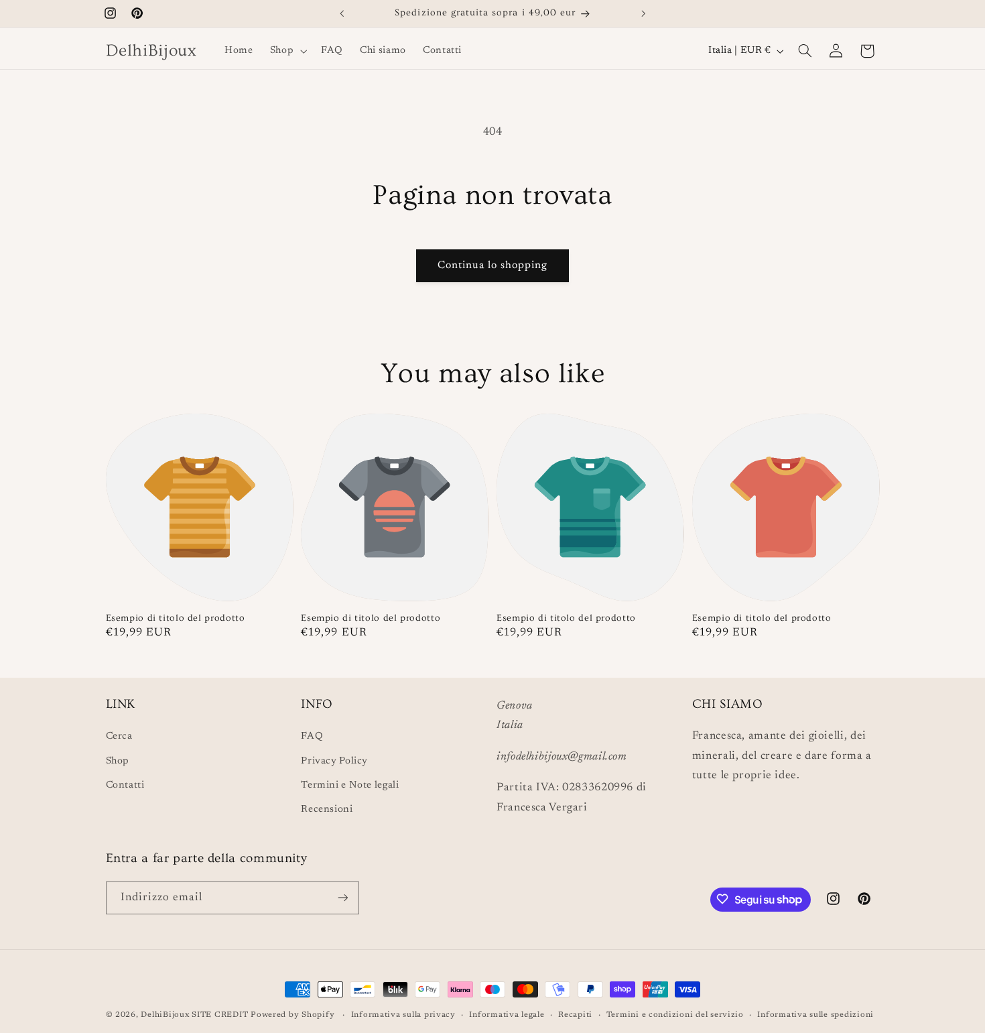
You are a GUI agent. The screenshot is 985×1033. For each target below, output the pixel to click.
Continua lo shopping (493, 265)
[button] (286, 51)
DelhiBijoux (165, 1015)
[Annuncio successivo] (643, 13)
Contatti (125, 785)
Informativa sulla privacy (403, 1015)
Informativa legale (506, 1015)
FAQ (312, 736)
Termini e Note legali (350, 785)
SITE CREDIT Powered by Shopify (264, 1015)
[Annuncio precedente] (341, 13)
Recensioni (326, 810)
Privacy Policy (334, 761)
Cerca (119, 736)
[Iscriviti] (342, 897)
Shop (118, 761)
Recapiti (575, 1015)
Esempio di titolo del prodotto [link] (175, 618)
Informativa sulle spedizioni (815, 1015)
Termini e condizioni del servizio (675, 1015)
